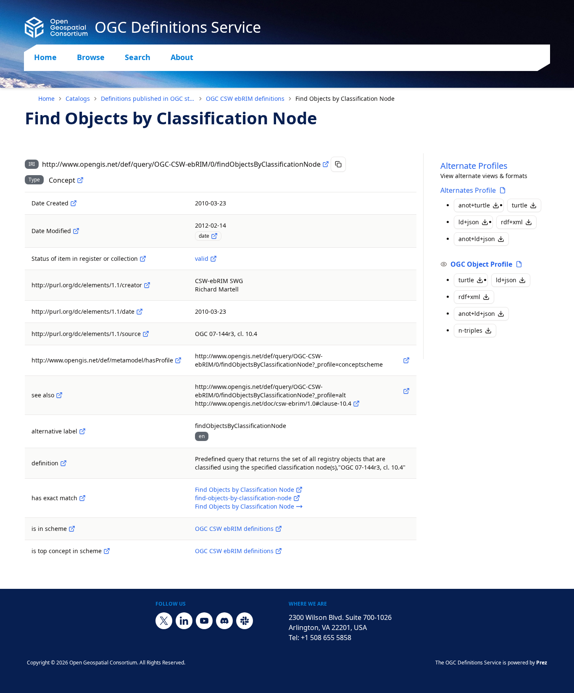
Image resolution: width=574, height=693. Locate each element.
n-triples (470, 330)
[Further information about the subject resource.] (59, 395)
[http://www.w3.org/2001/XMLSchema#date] (214, 236)
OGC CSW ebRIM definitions (245, 98)
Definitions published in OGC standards (148, 98)
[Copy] (338, 164)
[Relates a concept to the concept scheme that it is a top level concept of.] (106, 551)
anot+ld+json (476, 239)
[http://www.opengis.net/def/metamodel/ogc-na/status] (143, 258)
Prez (541, 662)
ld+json (468, 222)
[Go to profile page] (502, 190)
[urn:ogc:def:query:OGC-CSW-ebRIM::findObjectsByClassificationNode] (299, 506)
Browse (91, 57)
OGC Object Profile (481, 264)
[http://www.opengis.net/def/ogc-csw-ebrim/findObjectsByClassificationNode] (299, 489)
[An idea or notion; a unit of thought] (80, 180)
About (182, 57)
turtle (519, 205)
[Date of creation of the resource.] (73, 203)
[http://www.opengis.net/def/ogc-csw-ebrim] (278, 528)
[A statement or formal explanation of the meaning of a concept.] (63, 463)
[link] (345, 98)
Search (137, 57)
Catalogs (78, 98)
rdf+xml (512, 222)
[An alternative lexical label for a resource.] (82, 431)
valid (201, 258)
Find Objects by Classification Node (244, 490)
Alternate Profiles (474, 165)
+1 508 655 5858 (326, 637)
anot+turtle (474, 205)
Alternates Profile (468, 190)
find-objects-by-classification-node (243, 498)
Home (45, 57)
